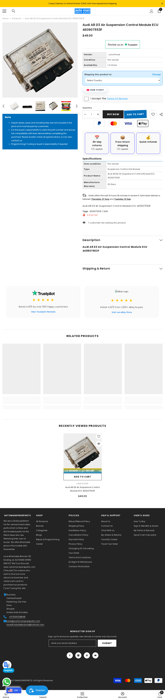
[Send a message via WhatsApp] (7, 682)
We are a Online (12, 519)
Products (16, 16)
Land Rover (114, 53)
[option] (40, 58)
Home (5, 16)
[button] (3, 104)
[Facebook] (70, 654)
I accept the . (109, 97)
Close (162, 3)
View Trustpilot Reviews (43, 310)
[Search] (13, 9)
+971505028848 (17, 615)
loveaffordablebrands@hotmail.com (25, 623)
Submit (107, 641)
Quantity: (87, 106)
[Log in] (151, 9)
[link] (21, 400)
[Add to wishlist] (153, 113)
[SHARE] (160, 113)
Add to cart (135, 112)
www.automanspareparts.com (19, 565)
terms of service (117, 97)
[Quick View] (99, 442)
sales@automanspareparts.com (23, 619)
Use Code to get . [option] (82, 2)
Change (156, 72)
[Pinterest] (87, 654)
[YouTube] (95, 654)
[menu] (4, 9)
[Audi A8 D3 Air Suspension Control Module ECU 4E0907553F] (82, 451)
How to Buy (97, 88)
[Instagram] (78, 654)
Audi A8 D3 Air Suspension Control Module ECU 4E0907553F (82, 487)
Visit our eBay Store (122, 310)
